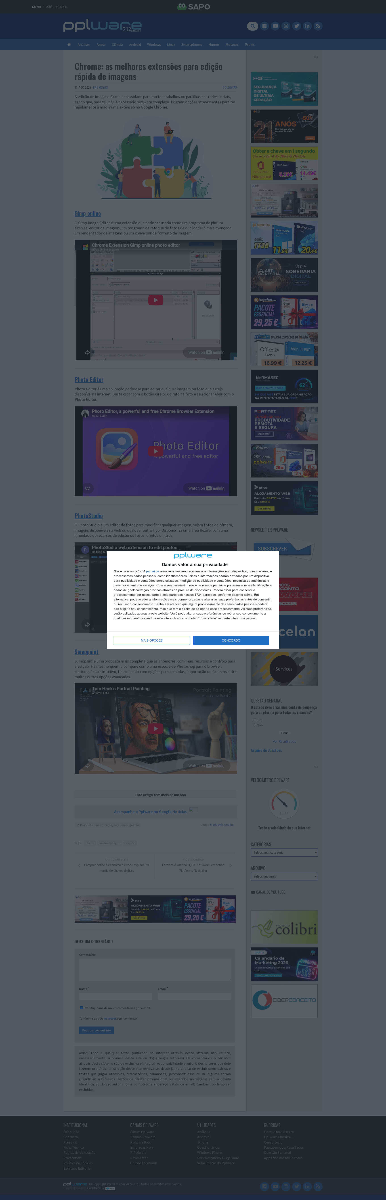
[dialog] (193, 600)
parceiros (152, 571)
